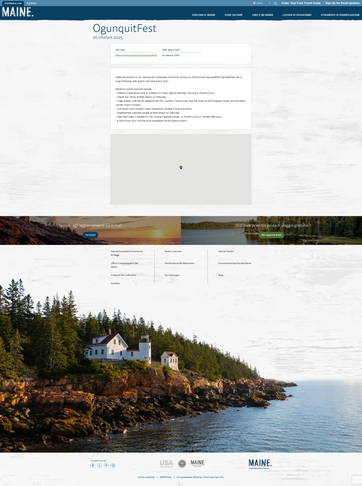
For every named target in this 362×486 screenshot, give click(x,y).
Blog (220, 275)
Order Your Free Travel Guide (301, 3)
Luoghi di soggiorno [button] (297, 14)
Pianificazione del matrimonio (179, 263)
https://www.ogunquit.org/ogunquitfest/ (136, 55)
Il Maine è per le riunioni (123, 275)
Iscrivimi (90, 235)
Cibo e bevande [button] (262, 14)
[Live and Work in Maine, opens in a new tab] (182, 463)
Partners (32, 3)
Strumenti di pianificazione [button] (340, 14)
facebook (92, 465)
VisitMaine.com (13, 3)
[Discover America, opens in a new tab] (166, 463)
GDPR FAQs (166, 477)
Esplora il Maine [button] (203, 14)
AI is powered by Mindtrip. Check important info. (200, 477)
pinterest (106, 465)
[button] (181, 167)
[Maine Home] (17, 12)
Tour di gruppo (172, 275)
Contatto (115, 283)
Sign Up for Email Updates (342, 3)
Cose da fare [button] (234, 14)
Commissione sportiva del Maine (234, 263)
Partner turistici (226, 251)
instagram (113, 465)
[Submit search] (275, 3)
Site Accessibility (146, 477)
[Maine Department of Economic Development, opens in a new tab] (198, 463)
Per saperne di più (271, 235)
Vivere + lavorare (173, 251)
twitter (99, 465)
